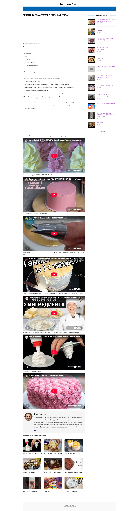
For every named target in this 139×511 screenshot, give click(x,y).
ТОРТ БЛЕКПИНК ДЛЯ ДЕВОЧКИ (105, 85)
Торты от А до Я (69, 4)
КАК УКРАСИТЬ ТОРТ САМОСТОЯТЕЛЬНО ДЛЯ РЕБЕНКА (106, 95)
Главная (27, 8)
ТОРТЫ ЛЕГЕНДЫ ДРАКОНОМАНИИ (106, 104)
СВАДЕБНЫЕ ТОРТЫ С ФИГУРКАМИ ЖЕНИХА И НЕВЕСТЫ (106, 67)
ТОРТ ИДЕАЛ (100, 122)
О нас (34, 8)
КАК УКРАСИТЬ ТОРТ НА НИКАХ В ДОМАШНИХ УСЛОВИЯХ (105, 76)
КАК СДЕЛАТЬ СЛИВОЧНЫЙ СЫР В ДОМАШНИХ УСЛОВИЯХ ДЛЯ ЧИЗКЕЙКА (106, 21)
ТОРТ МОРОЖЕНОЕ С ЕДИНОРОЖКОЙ (102, 48)
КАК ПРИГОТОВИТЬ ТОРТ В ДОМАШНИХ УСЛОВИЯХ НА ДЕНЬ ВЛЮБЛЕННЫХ (105, 114)
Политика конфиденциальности (69, 506)
